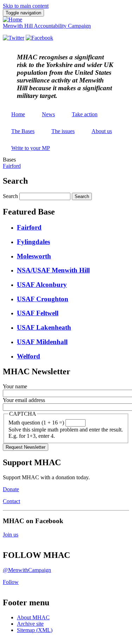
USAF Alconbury (42, 284)
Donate (11, 489)
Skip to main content (26, 6)
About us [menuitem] (102, 131)
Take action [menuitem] (85, 114)
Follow (11, 582)
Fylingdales (33, 241)
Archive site (30, 624)
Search (10, 196)
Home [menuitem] (18, 114)
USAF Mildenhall (42, 341)
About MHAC (33, 617)
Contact (11, 501)
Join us (10, 535)
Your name (15, 386)
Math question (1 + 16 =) (36, 423)
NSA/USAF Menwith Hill (53, 270)
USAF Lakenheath (44, 327)
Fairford (12, 166)
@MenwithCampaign (27, 570)
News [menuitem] (48, 114)
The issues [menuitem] (63, 131)
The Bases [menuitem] (22, 131)
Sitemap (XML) (34, 630)
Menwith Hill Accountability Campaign (47, 26)
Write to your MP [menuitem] (30, 148)
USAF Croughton (42, 299)
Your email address (24, 400)
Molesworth (34, 256)
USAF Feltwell (37, 313)
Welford (28, 356)
